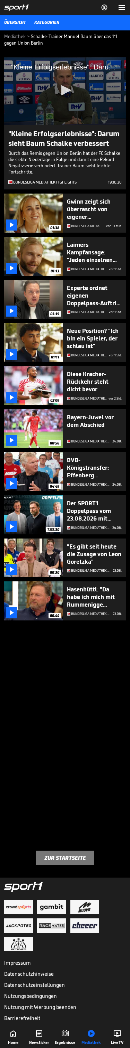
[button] (65, 90)
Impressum (17, 963)
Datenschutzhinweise (29, 974)
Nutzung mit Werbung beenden (40, 1007)
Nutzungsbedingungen (30, 996)
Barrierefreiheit (22, 1018)
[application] (65, 91)
